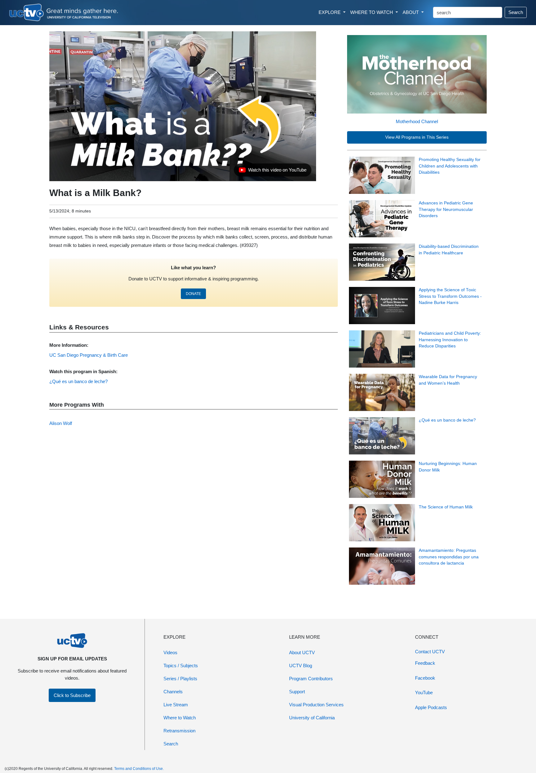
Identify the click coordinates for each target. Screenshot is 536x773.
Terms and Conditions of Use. (139, 768)
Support (297, 691)
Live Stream (175, 704)
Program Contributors (311, 678)
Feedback (425, 663)
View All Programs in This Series (417, 137)
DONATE (193, 294)
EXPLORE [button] (330, 12)
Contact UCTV (430, 651)
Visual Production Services (316, 704)
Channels (173, 691)
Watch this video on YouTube (272, 171)
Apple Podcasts (431, 707)
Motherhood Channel (417, 121)
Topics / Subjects (180, 665)
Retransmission (179, 730)
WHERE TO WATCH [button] (372, 12)
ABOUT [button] (411, 12)
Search (515, 12)
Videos (170, 652)
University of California (312, 717)
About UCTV (302, 652)
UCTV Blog (300, 665)
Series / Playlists (180, 678)
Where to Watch (179, 717)
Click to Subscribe (72, 695)
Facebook (425, 678)
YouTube (424, 692)
